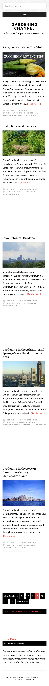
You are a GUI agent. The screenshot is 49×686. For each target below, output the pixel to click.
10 (42, 596)
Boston (22, 545)
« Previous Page (11, 596)
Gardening (24, 113)
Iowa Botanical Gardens (19, 238)
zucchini (32, 115)
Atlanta (23, 422)
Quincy (24, 548)
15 (13, 601)
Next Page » (22, 601)
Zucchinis (22, 110)
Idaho (16, 194)
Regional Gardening (27, 189)
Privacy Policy (9, 638)
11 (5, 601)
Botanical (24, 192)
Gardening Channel (25, 26)
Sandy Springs (39, 425)
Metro (17, 548)
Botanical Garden (28, 303)
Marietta (27, 425)
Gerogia (18, 425)
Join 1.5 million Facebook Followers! (22, 611)
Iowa (16, 306)
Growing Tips (20, 115)
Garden (33, 192)
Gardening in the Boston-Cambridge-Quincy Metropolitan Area (20, 472)
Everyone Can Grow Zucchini (22, 47)
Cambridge (32, 545)
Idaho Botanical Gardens (19, 126)
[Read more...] (34, 103)
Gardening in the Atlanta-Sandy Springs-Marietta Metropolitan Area (24, 353)
